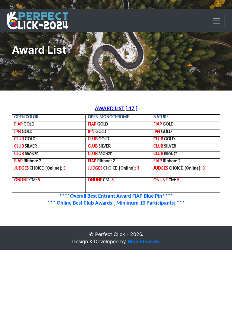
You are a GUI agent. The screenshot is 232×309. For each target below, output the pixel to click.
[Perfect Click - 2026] (38, 20)
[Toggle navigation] (216, 21)
